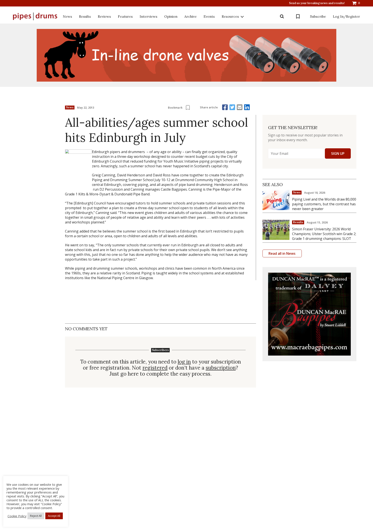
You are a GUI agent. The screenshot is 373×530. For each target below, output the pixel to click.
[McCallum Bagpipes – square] (309, 314)
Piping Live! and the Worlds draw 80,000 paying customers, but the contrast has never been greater (324, 204)
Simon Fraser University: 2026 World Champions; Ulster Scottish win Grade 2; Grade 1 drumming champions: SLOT (324, 234)
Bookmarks (298, 16)
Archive (190, 16)
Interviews (148, 16)
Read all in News (282, 253)
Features (125, 16)
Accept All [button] (54, 516)
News (67, 16)
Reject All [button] (36, 516)
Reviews (104, 16)
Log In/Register (346, 16)
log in (184, 362)
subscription (221, 368)
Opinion (170, 16)
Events (209, 16)
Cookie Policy (17, 516)
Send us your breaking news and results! (317, 3)
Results (85, 16)
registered (155, 368)
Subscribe (318, 16)
